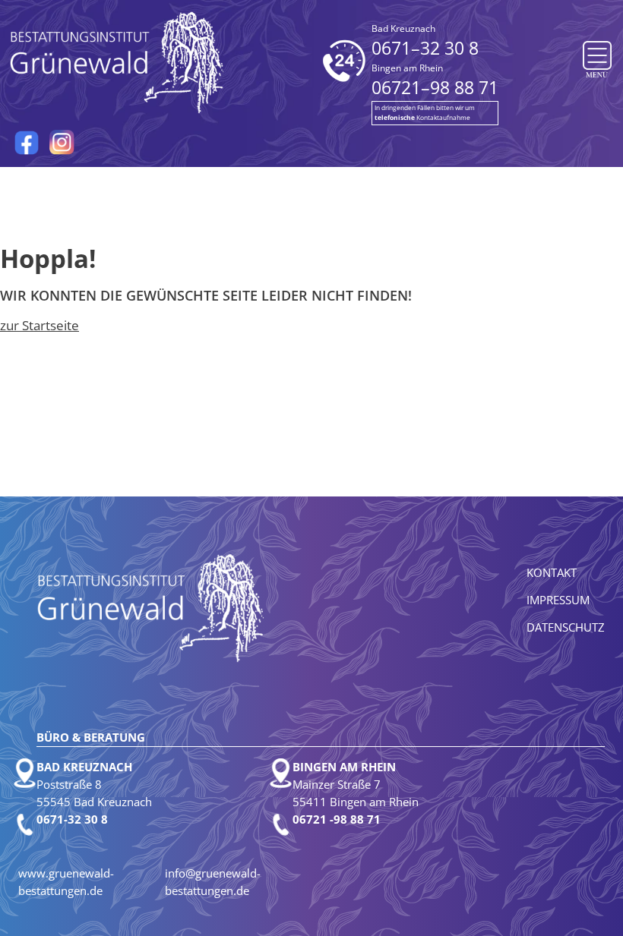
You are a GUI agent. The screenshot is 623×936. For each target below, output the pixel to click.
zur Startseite (39, 325)
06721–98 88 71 (435, 80)
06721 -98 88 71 (337, 819)
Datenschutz (566, 627)
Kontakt (552, 572)
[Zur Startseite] (118, 61)
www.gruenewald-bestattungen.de (66, 881)
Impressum (558, 599)
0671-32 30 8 (72, 819)
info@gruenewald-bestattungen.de (213, 881)
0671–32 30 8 (425, 41)
